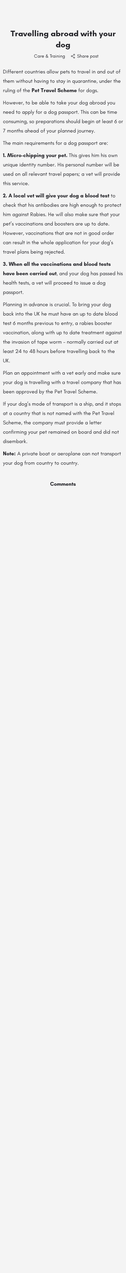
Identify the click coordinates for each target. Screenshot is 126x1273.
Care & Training (49, 56)
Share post (87, 56)
